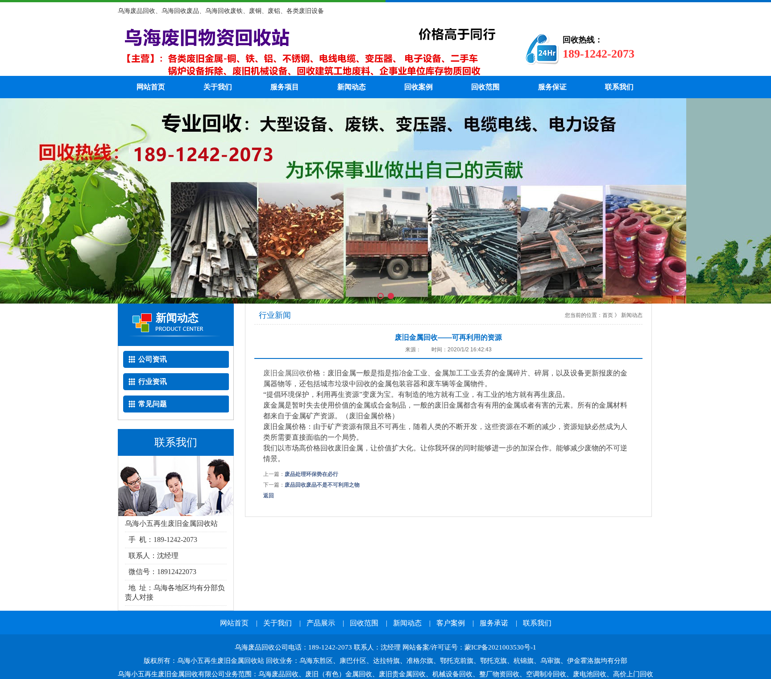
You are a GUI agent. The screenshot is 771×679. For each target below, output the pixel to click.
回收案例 (418, 87)
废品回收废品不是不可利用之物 (322, 485)
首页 (607, 315)
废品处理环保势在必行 (311, 474)
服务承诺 (494, 623)
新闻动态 (351, 87)
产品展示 (321, 623)
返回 (268, 495)
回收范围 (485, 87)
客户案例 (450, 623)
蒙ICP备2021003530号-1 (500, 647)
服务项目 (284, 87)
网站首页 (151, 87)
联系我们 (619, 87)
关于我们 (217, 87)
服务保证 (552, 87)
